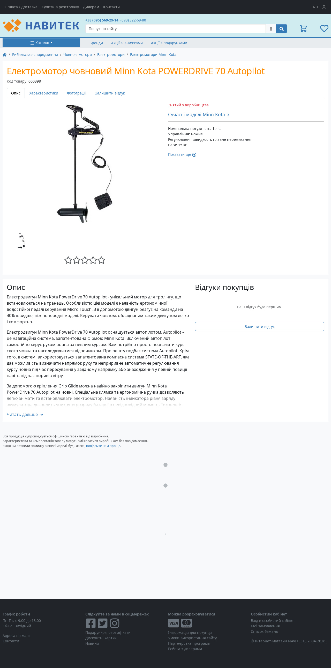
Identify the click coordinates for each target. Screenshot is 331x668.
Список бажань (264, 631)
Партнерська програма (189, 643)
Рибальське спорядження (35, 54)
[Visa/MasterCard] (207, 623)
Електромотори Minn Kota (153, 54)
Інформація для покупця (190, 632)
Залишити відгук (110, 93)
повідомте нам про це (103, 446)
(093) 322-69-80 (133, 20)
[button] (303, 28)
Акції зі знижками (127, 42)
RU (315, 6)
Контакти (111, 6)
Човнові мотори (77, 54)
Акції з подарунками (169, 42)
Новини (92, 643)
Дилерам (91, 6)
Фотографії (76, 93)
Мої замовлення (265, 625)
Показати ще (179, 154)
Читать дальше (22, 414)
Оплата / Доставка (21, 6)
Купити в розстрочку (60, 6)
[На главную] (5, 54)
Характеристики (43, 93)
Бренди (96, 42)
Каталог (42, 42)
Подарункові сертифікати (108, 632)
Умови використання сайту (192, 637)
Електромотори (111, 54)
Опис (15, 93)
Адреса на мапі (16, 635)
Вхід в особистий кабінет (273, 620)
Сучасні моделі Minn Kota (196, 114)
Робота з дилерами (185, 648)
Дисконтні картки (101, 637)
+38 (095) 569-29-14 (101, 20)
